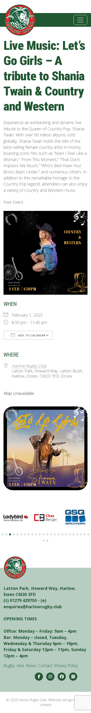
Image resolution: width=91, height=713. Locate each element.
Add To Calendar (31, 335)
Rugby (9, 665)
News (31, 665)
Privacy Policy (66, 665)
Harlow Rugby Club (29, 365)
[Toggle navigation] (80, 20)
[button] (3, 534)
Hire (20, 665)
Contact (45, 665)
